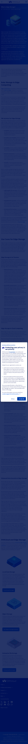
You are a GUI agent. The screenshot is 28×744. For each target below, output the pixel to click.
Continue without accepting (8, 345)
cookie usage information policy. (10, 394)
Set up (12, 399)
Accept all (21, 399)
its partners (12, 352)
